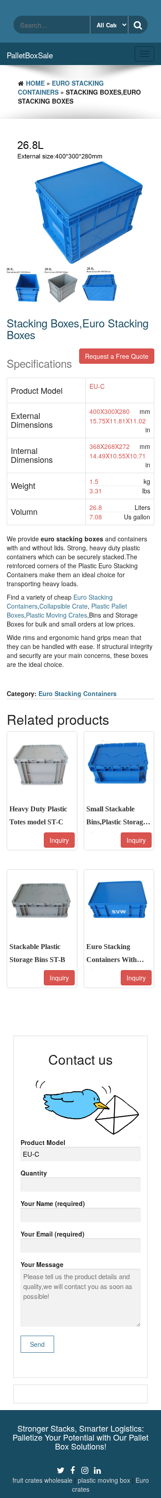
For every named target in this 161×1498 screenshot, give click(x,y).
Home (35, 82)
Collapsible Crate (63, 605)
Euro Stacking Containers (77, 693)
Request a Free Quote (116, 356)
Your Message (42, 1264)
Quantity (34, 1172)
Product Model (43, 1142)
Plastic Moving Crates (56, 614)
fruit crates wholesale (42, 1480)
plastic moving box (104, 1480)
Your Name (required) (53, 1203)
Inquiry (59, 840)
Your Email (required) (53, 1233)
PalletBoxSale (30, 55)
